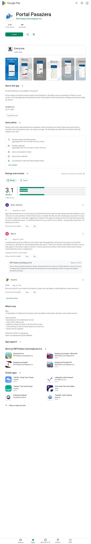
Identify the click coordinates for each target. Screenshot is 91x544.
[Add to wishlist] (33, 34)
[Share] (27, 34)
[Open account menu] (87, 3)
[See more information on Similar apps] (20, 372)
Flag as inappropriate (15, 405)
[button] (11, 69)
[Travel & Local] (12, 115)
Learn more (18, 52)
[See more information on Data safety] (19, 122)
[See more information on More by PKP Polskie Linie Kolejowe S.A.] (45, 349)
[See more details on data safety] (13, 165)
